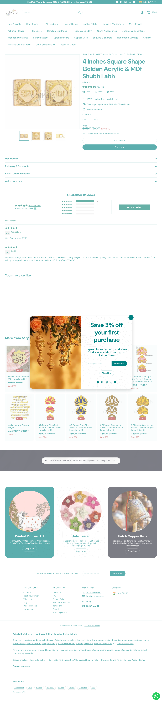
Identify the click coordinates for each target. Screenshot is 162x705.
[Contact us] (156, 696)
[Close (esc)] (131, 317)
